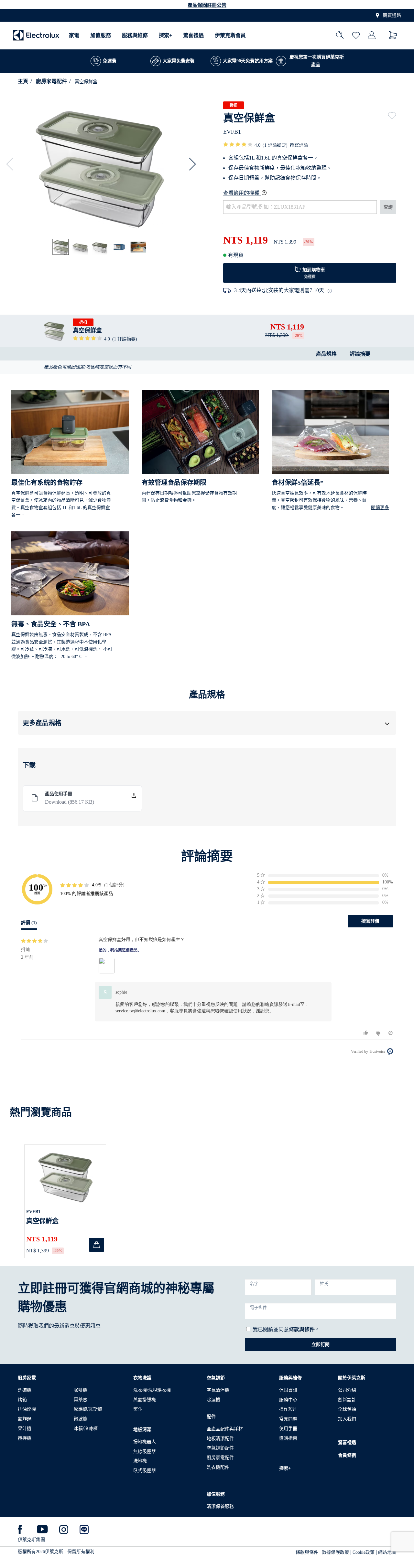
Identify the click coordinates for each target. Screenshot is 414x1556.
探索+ (165, 35)
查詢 (388, 207)
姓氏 (324, 1283)
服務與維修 (135, 35)
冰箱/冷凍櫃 (86, 1428)
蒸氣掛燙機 (144, 1399)
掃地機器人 (144, 1441)
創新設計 (347, 1399)
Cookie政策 (364, 1552)
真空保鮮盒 (42, 1221)
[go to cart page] (393, 35)
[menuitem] (74, 35)
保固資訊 (288, 1390)
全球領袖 (347, 1409)
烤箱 (22, 1399)
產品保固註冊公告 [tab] (207, 5)
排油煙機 (27, 1409)
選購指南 (288, 1438)
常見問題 (288, 1418)
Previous (12, 164)
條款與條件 (307, 1552)
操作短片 (288, 1409)
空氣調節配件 (220, 1448)
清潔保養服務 (220, 1506)
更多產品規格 (42, 722)
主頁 (23, 81)
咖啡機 (80, 1390)
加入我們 (347, 1418)
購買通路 (392, 15)
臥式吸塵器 (144, 1470)
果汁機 (24, 1428)
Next (189, 164)
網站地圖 (387, 1552)
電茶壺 (80, 1399)
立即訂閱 (320, 1344)
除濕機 (213, 1399)
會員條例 (347, 1455)
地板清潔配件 (220, 1438)
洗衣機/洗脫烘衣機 (152, 1390)
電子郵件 (258, 1307)
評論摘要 (360, 354)
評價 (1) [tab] (29, 922)
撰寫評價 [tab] (370, 921)
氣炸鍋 (24, 1418)
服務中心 (288, 1399)
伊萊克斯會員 (230, 35)
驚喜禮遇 (193, 35)
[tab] (61, 247)
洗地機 (140, 1460)
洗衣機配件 (218, 1467)
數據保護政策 (335, 1552)
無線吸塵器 (144, 1451)
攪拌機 (24, 1438)
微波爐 (80, 1418)
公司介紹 (347, 1390)
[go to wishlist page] (356, 35)
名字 (254, 1283)
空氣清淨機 (218, 1390)
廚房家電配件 (51, 81)
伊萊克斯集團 (31, 1539)
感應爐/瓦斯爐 (88, 1409)
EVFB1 (33, 1211)
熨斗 (137, 1409)
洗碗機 (24, 1390)
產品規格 (326, 354)
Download (69, 802)
